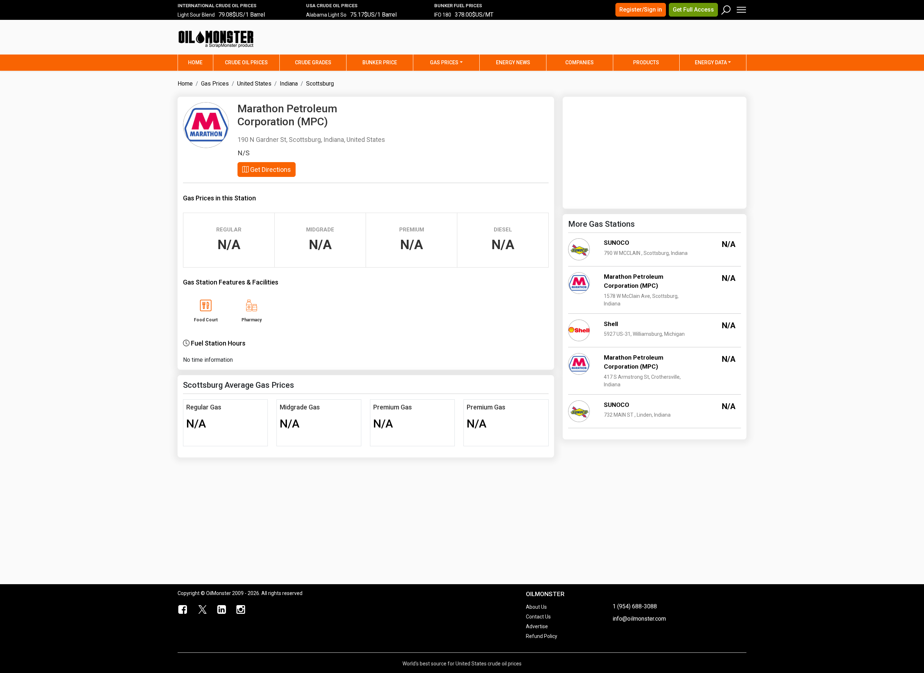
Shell (611, 323)
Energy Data (711, 62)
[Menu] (740, 8)
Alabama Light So (326, 15)
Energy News (513, 62)
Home (200, 62)
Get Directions (270, 169)
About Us (536, 607)
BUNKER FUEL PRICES (458, 5)
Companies (579, 62)
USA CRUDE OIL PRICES (331, 5)
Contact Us (538, 617)
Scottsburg (320, 83)
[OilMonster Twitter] (202, 610)
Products (646, 62)
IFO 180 (442, 15)
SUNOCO (616, 242)
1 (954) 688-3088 (635, 606)
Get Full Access (693, 9)
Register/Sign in (640, 9)
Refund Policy (541, 636)
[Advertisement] (656, 41)
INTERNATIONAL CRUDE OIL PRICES (217, 5)
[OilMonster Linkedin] (221, 610)
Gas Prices (444, 62)
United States (254, 83)
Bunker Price (379, 62)
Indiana (289, 83)
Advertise (537, 626)
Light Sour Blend (196, 15)
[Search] (726, 8)
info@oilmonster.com (639, 618)
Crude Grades (313, 62)
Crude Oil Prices (246, 62)
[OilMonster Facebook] (183, 610)
